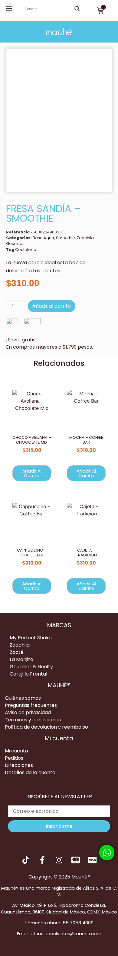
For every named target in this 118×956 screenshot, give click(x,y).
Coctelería (25, 249)
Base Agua (43, 237)
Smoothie (65, 237)
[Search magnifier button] (77, 9)
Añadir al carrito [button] (31, 473)
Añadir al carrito (51, 305)
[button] (9, 8)
